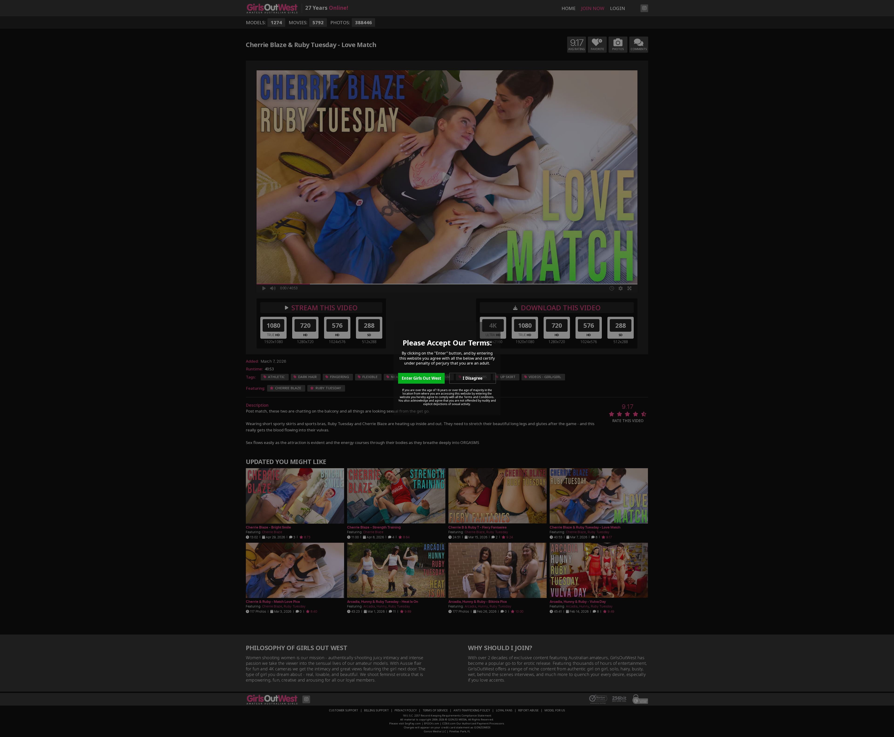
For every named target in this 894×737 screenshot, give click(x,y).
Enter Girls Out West (421, 378)
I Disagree (472, 378)
